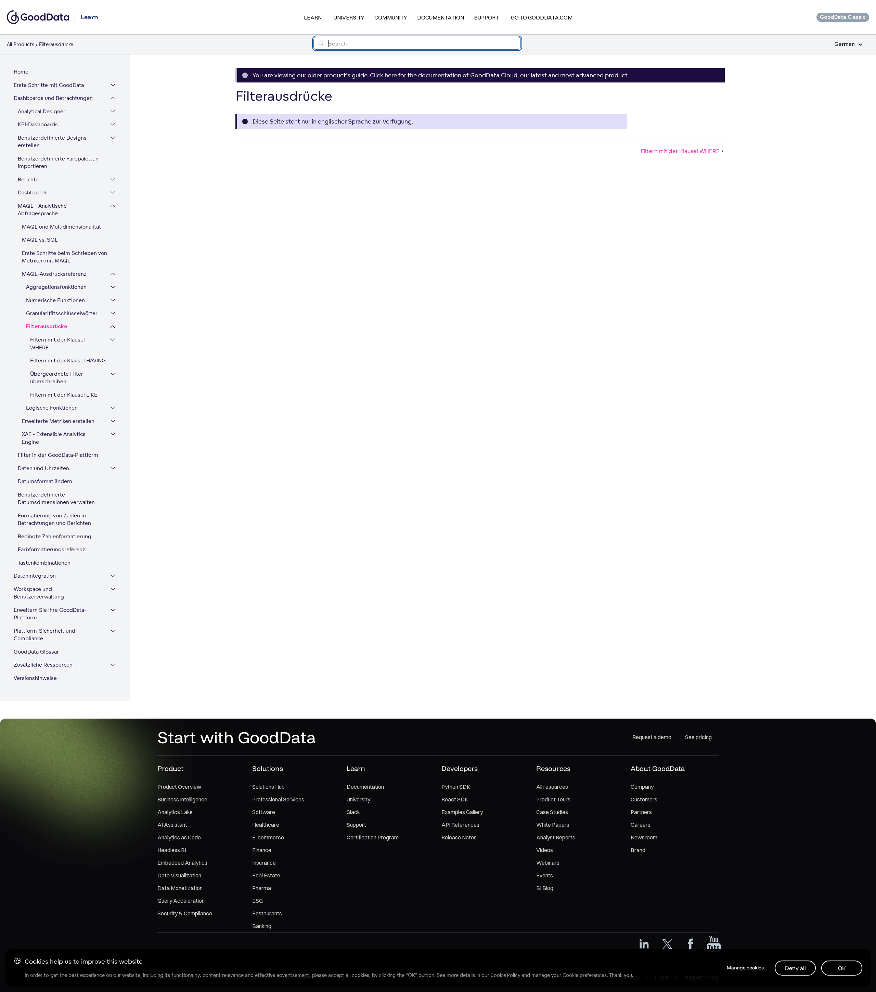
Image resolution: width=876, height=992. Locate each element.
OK (842, 968)
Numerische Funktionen (55, 300)
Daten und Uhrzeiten (43, 468)
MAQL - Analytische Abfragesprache (42, 210)
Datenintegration (35, 575)
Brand (638, 850)
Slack (353, 812)
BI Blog (544, 888)
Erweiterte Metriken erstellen (58, 421)
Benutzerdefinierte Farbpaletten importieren (58, 162)
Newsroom (644, 837)
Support (486, 17)
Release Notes (459, 837)
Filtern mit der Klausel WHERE (57, 343)
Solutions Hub (268, 786)
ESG (257, 900)
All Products (20, 44)
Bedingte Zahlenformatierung (54, 536)
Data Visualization (179, 875)
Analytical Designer (41, 111)
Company (642, 786)
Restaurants (267, 913)
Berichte (28, 179)
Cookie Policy (505, 975)
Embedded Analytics (182, 862)
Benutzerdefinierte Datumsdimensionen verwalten (56, 498)
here (391, 75)
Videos (544, 850)
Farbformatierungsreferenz (51, 549)
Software (263, 812)
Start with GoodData (236, 737)
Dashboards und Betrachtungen (53, 98)
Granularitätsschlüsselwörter (62, 313)
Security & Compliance (184, 913)
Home (21, 71)
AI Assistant (172, 824)
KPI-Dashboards (38, 124)
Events (544, 875)
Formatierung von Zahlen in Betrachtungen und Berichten (54, 519)
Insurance (264, 862)
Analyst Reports (555, 837)
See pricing (698, 737)
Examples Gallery (462, 812)
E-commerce (268, 837)
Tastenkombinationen (44, 562)
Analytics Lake (175, 812)
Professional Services (278, 799)
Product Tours (553, 799)
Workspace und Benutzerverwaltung (39, 593)
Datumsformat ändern (45, 481)
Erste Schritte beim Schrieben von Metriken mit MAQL (64, 257)
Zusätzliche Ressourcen (43, 664)
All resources (552, 786)
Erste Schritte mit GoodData (49, 85)
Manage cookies (745, 968)
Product (170, 768)
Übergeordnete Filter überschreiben (56, 378)
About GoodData (658, 768)
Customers (644, 799)
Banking (261, 926)
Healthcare (265, 824)
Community (390, 17)
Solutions (267, 768)
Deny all (795, 968)
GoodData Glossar (36, 651)
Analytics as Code (179, 837)
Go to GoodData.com (541, 17)
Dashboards (33, 192)
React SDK (454, 799)
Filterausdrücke (46, 327)
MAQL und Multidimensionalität (61, 226)
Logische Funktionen (52, 407)
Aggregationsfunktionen (56, 287)
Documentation (440, 17)
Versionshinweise (35, 678)
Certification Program (373, 837)
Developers (459, 768)
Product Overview (179, 786)
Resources (553, 768)
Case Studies (552, 812)
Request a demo (651, 737)
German (844, 44)
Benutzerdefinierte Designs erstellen (52, 141)
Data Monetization (180, 888)
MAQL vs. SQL (40, 239)
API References (460, 824)
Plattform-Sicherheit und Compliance (44, 635)
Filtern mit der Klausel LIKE (63, 394)
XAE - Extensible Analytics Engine (54, 438)
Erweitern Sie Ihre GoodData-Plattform (50, 614)
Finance (261, 850)
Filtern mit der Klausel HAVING (68, 360)
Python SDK (455, 786)
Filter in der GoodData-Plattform (58, 455)
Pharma (261, 888)
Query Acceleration (181, 900)
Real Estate (266, 875)
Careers (640, 824)
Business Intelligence (182, 799)
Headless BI (171, 850)
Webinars (547, 862)
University (349, 17)
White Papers (552, 824)
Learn (313, 17)
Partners (641, 812)
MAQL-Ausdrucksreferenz (54, 274)
